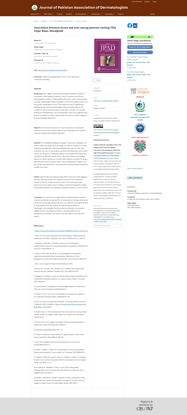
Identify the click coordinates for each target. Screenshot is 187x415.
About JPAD (35, 14)
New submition (137, 1)
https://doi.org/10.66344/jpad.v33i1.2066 (52, 70)
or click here (131, 68)
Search (152, 14)
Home (36, 21)
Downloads (109, 14)
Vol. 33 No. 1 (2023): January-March (61, 21)
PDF (97, 80)
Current (59, 14)
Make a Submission (135, 177)
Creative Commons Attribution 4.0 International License (106, 132)
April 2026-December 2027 (140, 117)
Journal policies (81, 14)
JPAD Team (48, 14)
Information (95, 14)
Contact (120, 14)
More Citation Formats (102, 226)
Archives (69, 14)
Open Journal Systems (135, 168)
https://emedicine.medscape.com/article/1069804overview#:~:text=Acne (61, 231)
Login (154, 1)
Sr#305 (140, 120)
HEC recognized (140, 115)
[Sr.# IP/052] (140, 133)
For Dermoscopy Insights (136, 72)
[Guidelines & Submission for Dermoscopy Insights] (140, 54)
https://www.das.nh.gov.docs (46, 330)
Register (147, 1)
